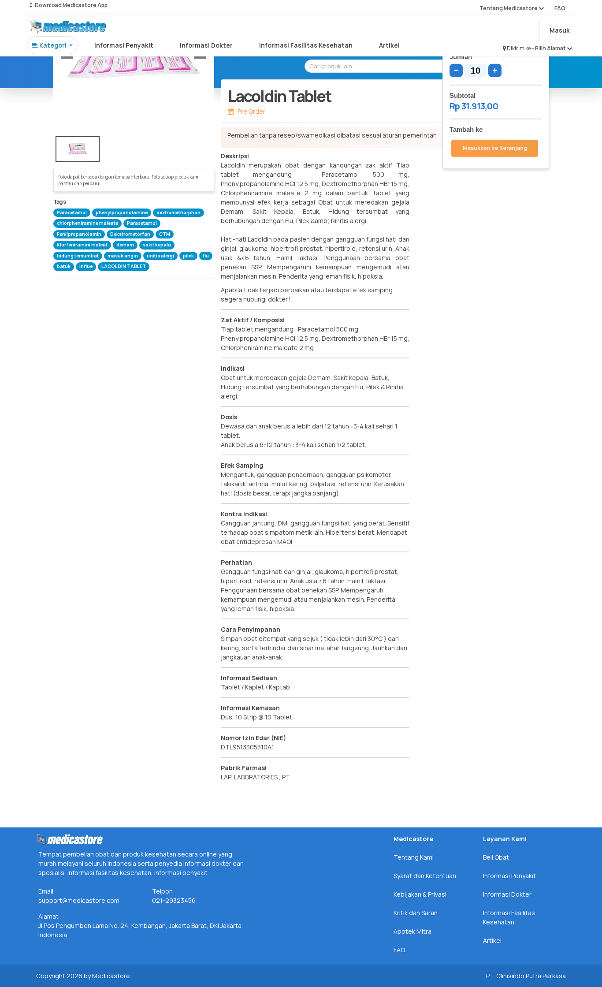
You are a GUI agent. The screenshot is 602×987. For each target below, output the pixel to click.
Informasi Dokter (206, 45)
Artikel (389, 45)
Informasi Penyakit (123, 45)
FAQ (559, 8)
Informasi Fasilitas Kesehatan (306, 45)
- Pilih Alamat (549, 48)
